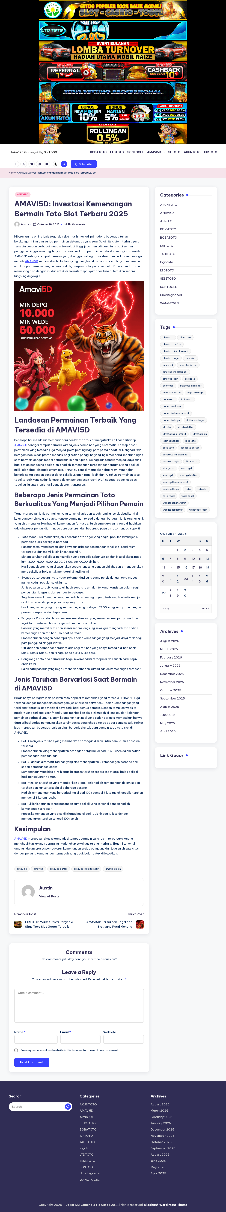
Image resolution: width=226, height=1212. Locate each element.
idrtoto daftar (186, 426)
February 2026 (171, 657)
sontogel (168, 475)
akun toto (185, 337)
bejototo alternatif (191, 385)
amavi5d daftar (58, 868)
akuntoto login (171, 357)
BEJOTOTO (168, 229)
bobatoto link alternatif (176, 413)
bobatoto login (171, 419)
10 (193, 558)
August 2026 (169, 641)
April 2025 (168, 731)
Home (12, 172)
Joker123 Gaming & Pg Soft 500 (34, 152)
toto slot (202, 488)
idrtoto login (200, 433)
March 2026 (169, 649)
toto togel (169, 495)
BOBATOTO (168, 237)
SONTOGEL (168, 287)
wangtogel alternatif (174, 502)
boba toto (168, 399)
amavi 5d (22, 868)
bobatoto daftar (172, 406)
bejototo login (196, 392)
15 (178, 567)
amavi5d (38, 868)
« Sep (166, 608)
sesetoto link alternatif (176, 454)
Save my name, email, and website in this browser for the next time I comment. (69, 1050)
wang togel (187, 495)
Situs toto (191, 461)
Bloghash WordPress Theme (166, 1205)
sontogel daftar (188, 475)
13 (163, 567)
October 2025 (170, 690)
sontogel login (171, 488)
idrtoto (167, 426)
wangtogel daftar (173, 509)
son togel (186, 468)
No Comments (76, 224)
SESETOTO (168, 278)
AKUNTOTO (168, 204)
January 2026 (170, 666)
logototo (166, 262)
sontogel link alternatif (175, 482)
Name (19, 1032)
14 (171, 567)
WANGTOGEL (170, 303)
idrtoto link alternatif (174, 433)
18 (200, 567)
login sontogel (171, 440)
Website (109, 1032)
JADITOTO (167, 254)
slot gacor (168, 468)
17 (193, 567)
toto (188, 488)
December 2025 (172, 674)
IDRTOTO (166, 246)
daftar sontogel (195, 419)
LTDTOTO (167, 270)
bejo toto (168, 385)
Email (65, 1032)
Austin (46, 888)
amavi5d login (113, 868)
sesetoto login (171, 461)
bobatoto (186, 399)
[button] (84, 164)
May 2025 (167, 723)
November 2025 (172, 682)
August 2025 (169, 707)
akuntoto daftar (172, 344)
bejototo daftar (172, 392)
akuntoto (168, 337)
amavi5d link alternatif (86, 868)
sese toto (168, 447)
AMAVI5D (22, 194)
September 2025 (172, 698)
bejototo (190, 378)
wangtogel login (198, 509)
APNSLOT (167, 221)
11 (200, 558)
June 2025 (167, 715)
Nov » (205, 608)
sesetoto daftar (190, 447)
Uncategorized (171, 295)
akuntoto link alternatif (175, 351)
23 (186, 579)
